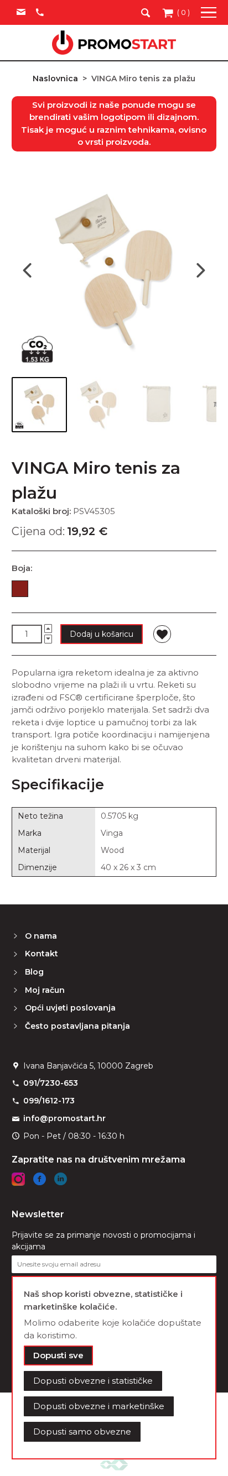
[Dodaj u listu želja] (162, 634)
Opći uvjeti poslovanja (70, 1008)
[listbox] (114, 590)
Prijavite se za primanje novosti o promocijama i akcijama (103, 1241)
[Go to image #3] (158, 404)
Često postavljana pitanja (77, 1026)
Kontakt (41, 954)
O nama (41, 936)
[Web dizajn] (114, 1464)
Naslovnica (55, 78)
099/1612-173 (49, 1101)
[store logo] (113, 42)
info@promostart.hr (64, 1118)
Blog (34, 972)
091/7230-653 (50, 1083)
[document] (114, 1367)
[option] (20, 588)
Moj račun (45, 990)
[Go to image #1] (39, 404)
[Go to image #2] (99, 404)
